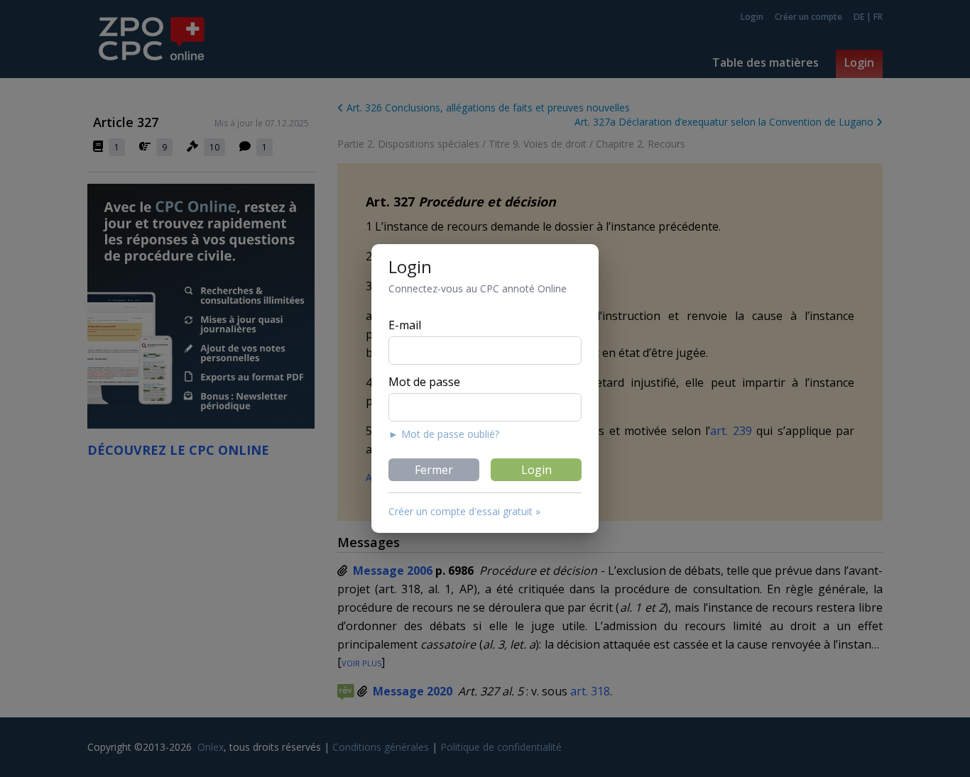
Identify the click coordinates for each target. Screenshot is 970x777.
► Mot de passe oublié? (443, 434)
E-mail (404, 325)
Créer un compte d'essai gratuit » (464, 511)
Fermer (434, 470)
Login (536, 470)
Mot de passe (424, 381)
